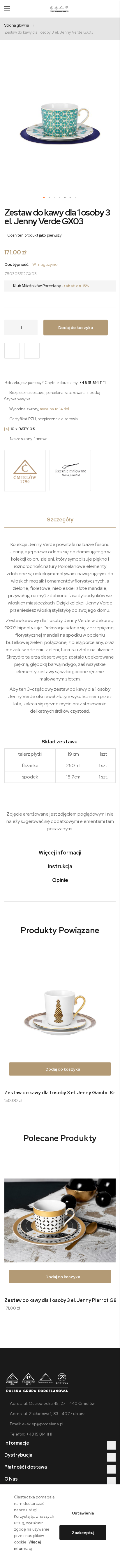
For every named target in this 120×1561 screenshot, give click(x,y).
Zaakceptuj (83, 1532)
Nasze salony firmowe (28, 438)
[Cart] (113, 9)
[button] (44, 197)
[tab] (60, 521)
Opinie (60, 880)
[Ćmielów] (25, 471)
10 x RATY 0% (23, 428)
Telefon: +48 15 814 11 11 (31, 1434)
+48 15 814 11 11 (92, 382)
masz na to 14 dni (54, 408)
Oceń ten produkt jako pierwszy (34, 235)
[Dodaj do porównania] (32, 351)
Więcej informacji (60, 852)
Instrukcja (60, 866)
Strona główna (16, 25)
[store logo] (59, 9)
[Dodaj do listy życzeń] (12, 351)
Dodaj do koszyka (62, 1069)
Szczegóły (60, 519)
